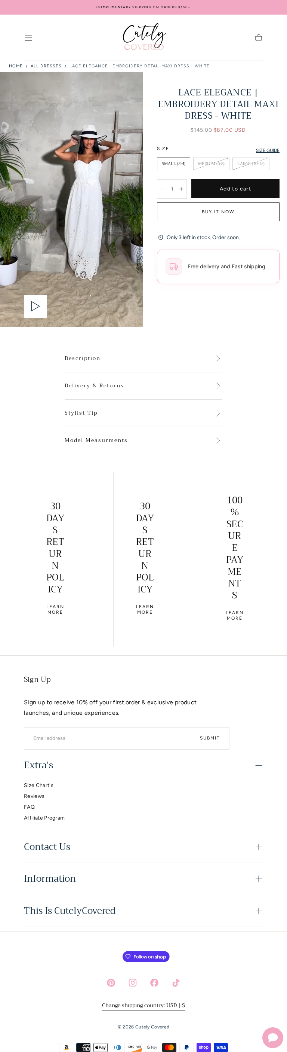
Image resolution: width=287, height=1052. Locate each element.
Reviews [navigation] (34, 796)
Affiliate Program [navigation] (44, 818)
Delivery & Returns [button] (94, 385)
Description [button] (83, 358)
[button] (28, 37)
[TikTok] (176, 983)
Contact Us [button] (47, 847)
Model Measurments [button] (96, 440)
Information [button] (50, 879)
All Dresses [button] (46, 66)
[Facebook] (154, 983)
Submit (210, 738)
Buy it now (218, 211)
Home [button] (16, 66)
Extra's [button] (38, 765)
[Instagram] (132, 983)
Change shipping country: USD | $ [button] (143, 1005)
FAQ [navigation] (29, 807)
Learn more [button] (55, 609)
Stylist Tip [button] (81, 413)
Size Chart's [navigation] (38, 785)
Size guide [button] (268, 150)
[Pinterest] (111, 983)
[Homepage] (143, 38)
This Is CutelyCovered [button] (69, 911)
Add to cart (235, 189)
